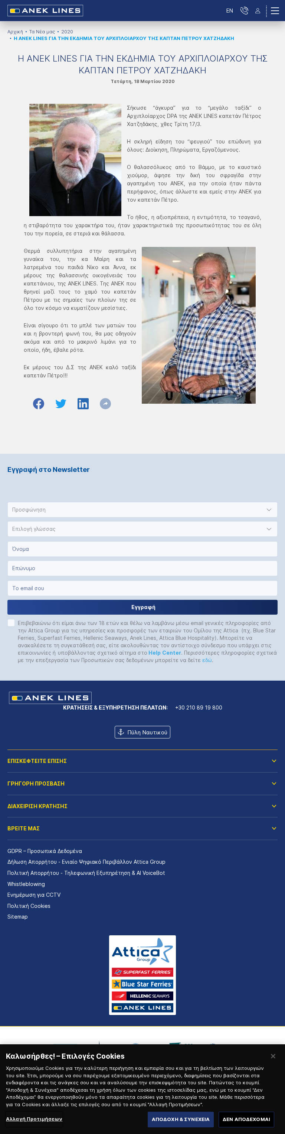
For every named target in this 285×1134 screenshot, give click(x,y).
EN (229, 10)
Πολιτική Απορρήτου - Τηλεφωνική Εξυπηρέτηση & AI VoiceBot (86, 873)
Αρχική (15, 31)
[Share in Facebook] (38, 403)
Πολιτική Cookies (28, 906)
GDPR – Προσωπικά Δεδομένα (44, 851)
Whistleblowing (26, 884)
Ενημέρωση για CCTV (33, 895)
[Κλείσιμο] (273, 1056)
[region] (142, 1089)
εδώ (207, 660)
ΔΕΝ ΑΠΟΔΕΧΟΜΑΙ (246, 1119)
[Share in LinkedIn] (83, 403)
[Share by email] (105, 403)
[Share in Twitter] (60, 403)
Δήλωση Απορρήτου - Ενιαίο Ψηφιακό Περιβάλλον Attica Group (86, 862)
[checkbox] (11, 622)
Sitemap (17, 916)
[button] (142, 509)
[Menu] (275, 11)
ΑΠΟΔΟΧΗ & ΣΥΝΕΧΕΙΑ (181, 1119)
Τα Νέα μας (42, 31)
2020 (67, 31)
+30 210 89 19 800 (198, 707)
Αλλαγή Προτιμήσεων (34, 1119)
